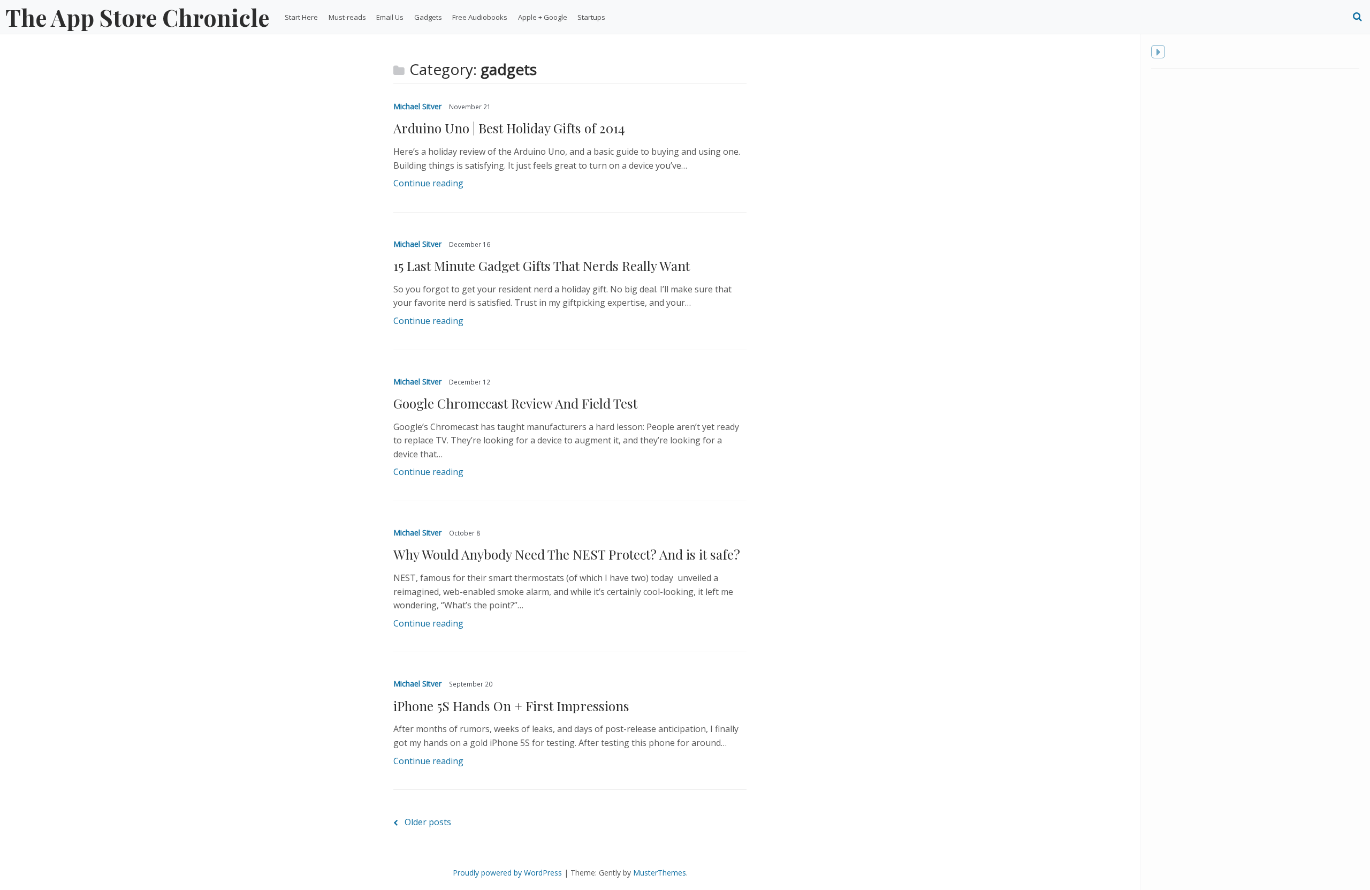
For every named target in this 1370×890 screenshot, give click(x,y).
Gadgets (428, 17)
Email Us (390, 17)
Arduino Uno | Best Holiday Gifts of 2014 (509, 128)
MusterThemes (659, 873)
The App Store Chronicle (137, 17)
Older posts (428, 822)
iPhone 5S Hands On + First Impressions (511, 705)
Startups (591, 17)
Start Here (301, 17)
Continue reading (428, 183)
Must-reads (347, 17)
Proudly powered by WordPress (507, 873)
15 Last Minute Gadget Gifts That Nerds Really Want (541, 265)
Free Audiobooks (479, 17)
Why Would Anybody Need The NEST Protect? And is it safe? (566, 554)
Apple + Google (542, 17)
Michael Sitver (417, 106)
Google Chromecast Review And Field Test (515, 403)
